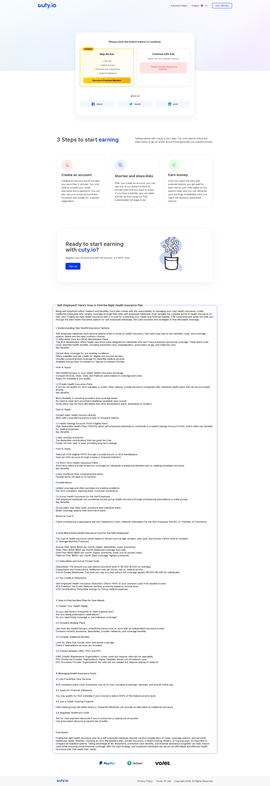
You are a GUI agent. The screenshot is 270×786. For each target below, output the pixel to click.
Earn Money (222, 5)
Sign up (73, 266)
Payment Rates (179, 5)
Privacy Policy (145, 781)
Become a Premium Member (107, 80)
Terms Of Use (163, 781)
